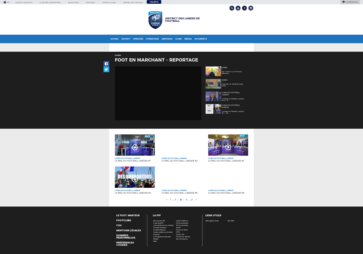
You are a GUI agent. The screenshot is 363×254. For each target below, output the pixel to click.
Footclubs (123, 220)
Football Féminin (159, 230)
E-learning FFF (158, 223)
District (126, 39)
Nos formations (182, 239)
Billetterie (73, 2)
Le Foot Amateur (128, 215)
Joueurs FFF (180, 234)
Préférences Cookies (125, 244)
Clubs (178, 39)
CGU (119, 225)
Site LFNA (230, 221)
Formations (152, 39)
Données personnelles (125, 236)
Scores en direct (182, 230)
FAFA (155, 241)
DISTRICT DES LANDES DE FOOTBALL (182, 20)
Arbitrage (167, 39)
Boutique (90, 2)
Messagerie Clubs (212, 221)
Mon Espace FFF (159, 221)
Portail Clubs (109, 2)
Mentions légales (128, 230)
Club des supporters (50, 2)
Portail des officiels (133, 2)
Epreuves (138, 39)
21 (192, 199)
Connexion (351, 2)
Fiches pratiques (182, 223)
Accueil (115, 39)
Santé (178, 228)
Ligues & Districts (23, 2)
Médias (188, 39)
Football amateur (159, 228)
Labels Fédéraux (182, 221)
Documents (201, 39)
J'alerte (154, 2)
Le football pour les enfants (163, 225)
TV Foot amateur (182, 225)
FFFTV (178, 232)
